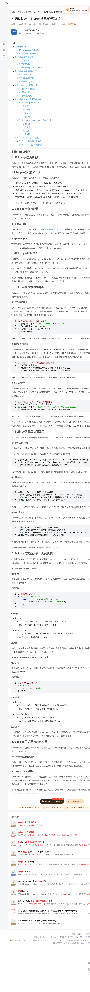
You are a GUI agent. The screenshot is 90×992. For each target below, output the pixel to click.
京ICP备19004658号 (39, 940)
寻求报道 (62, 937)
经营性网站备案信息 (73, 940)
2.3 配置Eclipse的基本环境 (30, 67)
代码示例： (27, 109)
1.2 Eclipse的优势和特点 (29, 53)
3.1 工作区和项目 (26, 74)
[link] (13, 12)
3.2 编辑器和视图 (26, 78)
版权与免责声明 (58, 943)
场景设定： (27, 106)
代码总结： (27, 113)
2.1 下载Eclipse (25, 60)
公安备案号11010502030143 (21, 940)
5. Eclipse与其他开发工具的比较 (29, 99)
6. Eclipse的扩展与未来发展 (27, 138)
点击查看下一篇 (74, 801)
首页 (13, 12)
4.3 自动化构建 (25, 95)
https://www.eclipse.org (52, 229)
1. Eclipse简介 (21, 46)
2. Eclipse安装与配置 (24, 57)
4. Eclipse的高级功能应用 (26, 85)
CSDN (79, 934)
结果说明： (27, 116)
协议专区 (71, 937)
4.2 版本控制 (24, 92)
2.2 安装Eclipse (25, 64)
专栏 (19, 12)
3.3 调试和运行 (25, 81)
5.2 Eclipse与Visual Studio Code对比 (35, 120)
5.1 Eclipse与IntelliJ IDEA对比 (32, 102)
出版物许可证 (75, 943)
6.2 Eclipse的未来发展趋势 (30, 145)
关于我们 (37, 937)
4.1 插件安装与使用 (27, 88)
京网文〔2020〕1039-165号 (56, 940)
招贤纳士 (46, 937)
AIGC (63, 24)
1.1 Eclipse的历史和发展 (29, 50)
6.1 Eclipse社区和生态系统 (30, 141)
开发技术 (27, 12)
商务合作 (54, 937)
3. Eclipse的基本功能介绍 (26, 71)
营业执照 (83, 943)
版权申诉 (67, 943)
